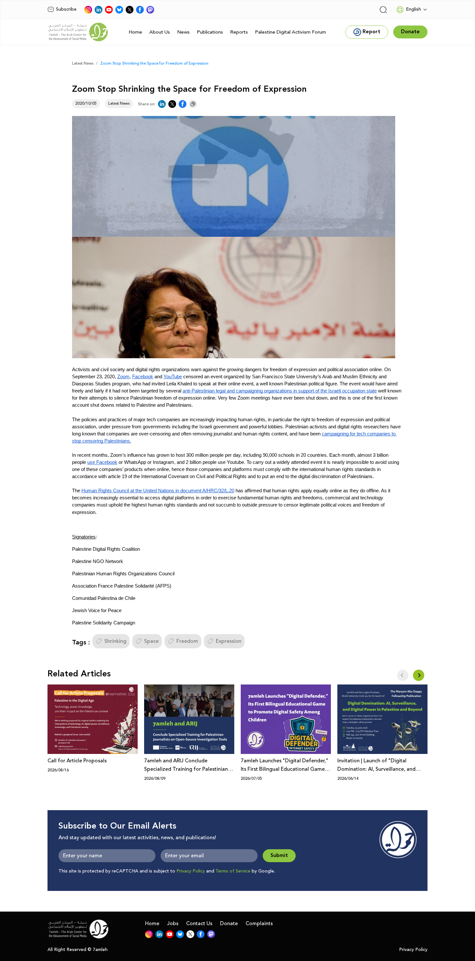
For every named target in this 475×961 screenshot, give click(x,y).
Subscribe (66, 9)
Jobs (172, 923)
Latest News (82, 63)
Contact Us (199, 923)
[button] (418, 675)
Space (151, 641)
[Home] (78, 32)
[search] (383, 10)
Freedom (187, 641)
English (413, 9)
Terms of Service (233, 871)
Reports (239, 32)
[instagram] (88, 9)
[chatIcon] (150, 9)
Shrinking (115, 641)
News (183, 32)
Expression (228, 641)
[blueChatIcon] (119, 9)
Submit (279, 855)
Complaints (259, 923)
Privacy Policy (190, 871)
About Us (159, 32)
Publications (210, 32)
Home (135, 32)
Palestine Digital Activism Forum (290, 32)
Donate (229, 923)
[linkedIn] (98, 9)
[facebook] (140, 9)
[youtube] (109, 9)
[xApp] (129, 9)
